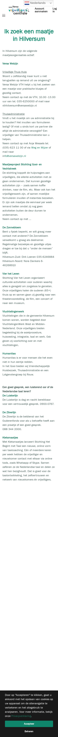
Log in (55, 10)
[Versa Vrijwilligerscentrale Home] (18, 10)
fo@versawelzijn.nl (15, 156)
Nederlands (37, 3)
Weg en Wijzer (39, 147)
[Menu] (3, 15)
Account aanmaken (41, 10)
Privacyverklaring (21, 716)
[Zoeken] (27, 10)
